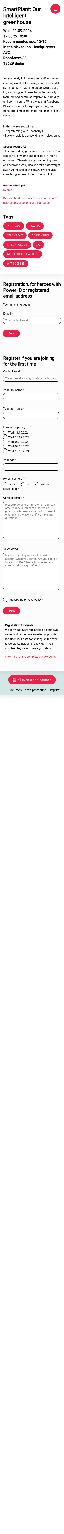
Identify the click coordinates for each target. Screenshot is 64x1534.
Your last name (13, 408)
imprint (55, 690)
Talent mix (15, 235)
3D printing (40, 235)
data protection (35, 690)
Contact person (13, 497)
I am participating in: (17, 427)
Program (13, 226)
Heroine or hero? (14, 478)
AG (38, 244)
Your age (9, 460)
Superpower (10, 548)
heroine (14, 484)
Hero (29, 484)
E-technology (17, 244)
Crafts (35, 226)
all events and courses (34, 680)
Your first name (13, 390)
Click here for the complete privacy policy (30, 656)
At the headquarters (22, 254)
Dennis (7, 190)
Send (12, 333)
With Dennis (16, 263)
